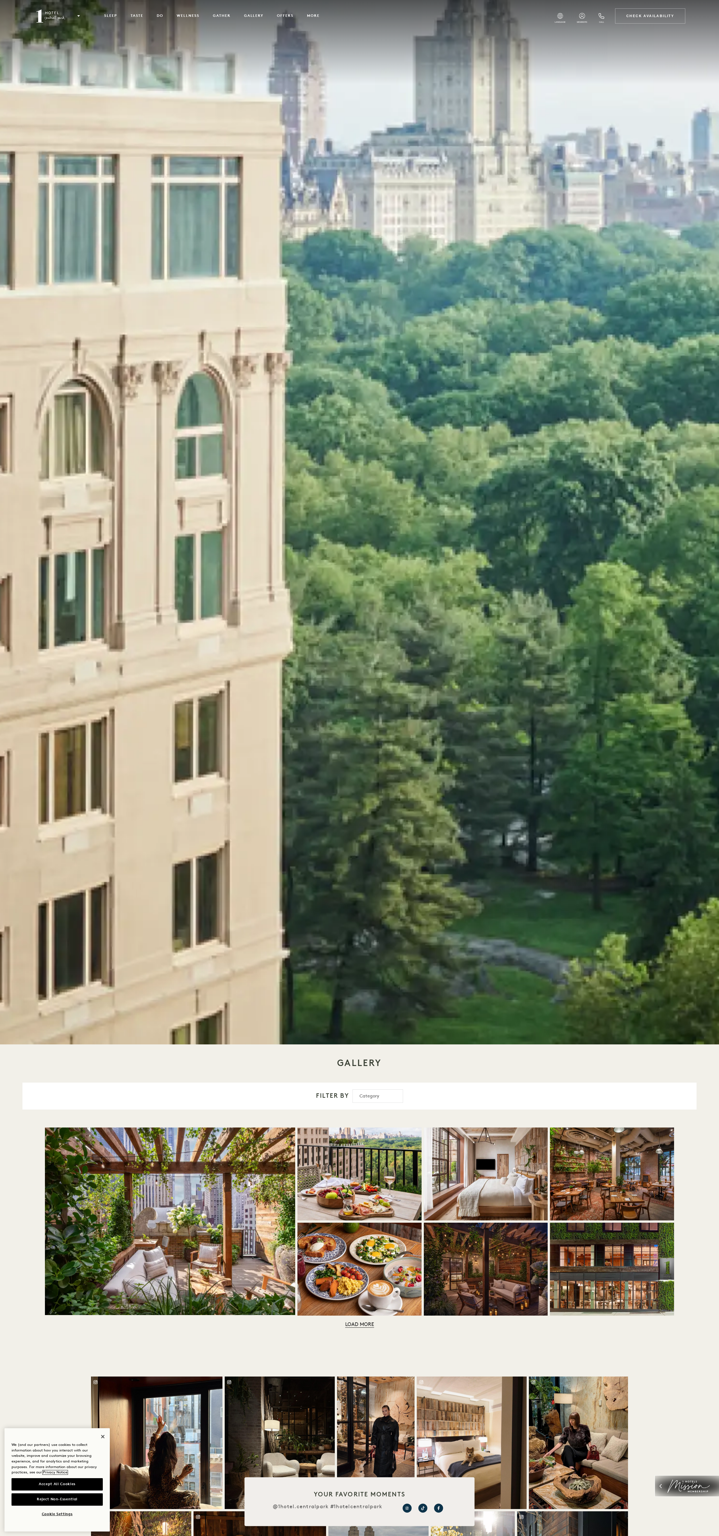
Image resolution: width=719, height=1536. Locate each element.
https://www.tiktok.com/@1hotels (422, 1508)
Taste (137, 16)
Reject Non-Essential (57, 1499)
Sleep (110, 16)
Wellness (188, 16)
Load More (359, 1324)
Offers (285, 16)
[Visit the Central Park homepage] (51, 16)
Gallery (254, 16)
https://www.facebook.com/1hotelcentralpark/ (438, 1508)
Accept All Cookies (57, 1484)
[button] (78, 16)
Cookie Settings (57, 1514)
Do (160, 16)
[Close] (103, 1436)
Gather (222, 16)
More (313, 16)
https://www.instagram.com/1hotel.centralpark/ (406, 1508)
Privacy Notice (55, 1472)
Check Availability (650, 16)
